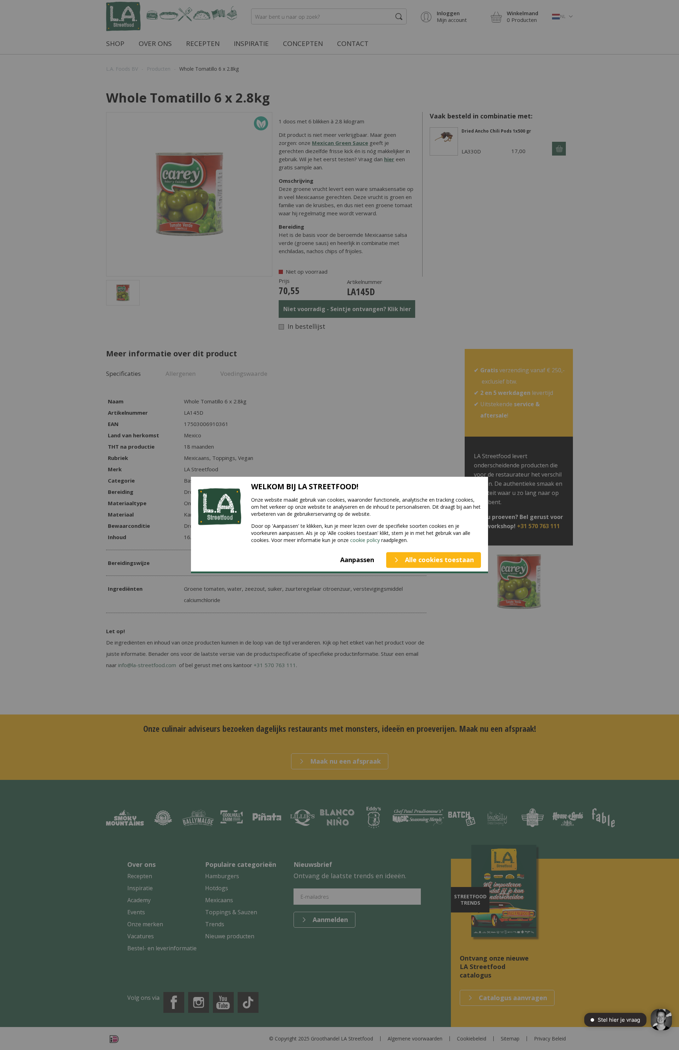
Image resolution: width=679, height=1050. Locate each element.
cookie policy (365, 539)
